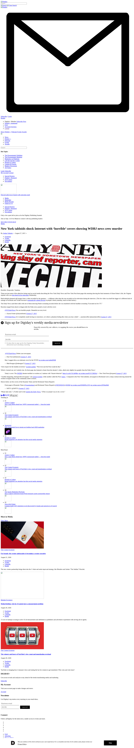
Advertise (8, 736)
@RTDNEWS (59, 385)
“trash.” (63, 377)
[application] (67, 743)
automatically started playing (36, 300)
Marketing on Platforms (12, 159)
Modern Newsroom (11, 166)
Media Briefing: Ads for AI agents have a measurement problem (22, 604)
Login (10, 116)
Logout (7, 128)
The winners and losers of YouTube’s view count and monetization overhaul (28, 416)
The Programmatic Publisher (13, 155)
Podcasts (14, 132)
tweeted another (31, 367)
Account (3, 692)
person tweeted (37, 377)
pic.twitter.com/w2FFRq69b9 (100, 385)
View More (4, 520)
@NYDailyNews (10, 310)
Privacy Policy (9, 738)
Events (19, 132)
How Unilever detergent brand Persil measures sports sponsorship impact (27, 493)
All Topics (8, 168)
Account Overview (11, 127)
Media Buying (9, 201)
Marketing (8, 200)
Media (7, 198)
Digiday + (8, 132)
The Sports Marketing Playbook (15, 492)
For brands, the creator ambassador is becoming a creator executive (23, 553)
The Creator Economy (12, 415)
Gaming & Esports (10, 164)
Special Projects (10, 176)
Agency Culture (10, 402)
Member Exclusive (6, 600)
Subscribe (4, 116)
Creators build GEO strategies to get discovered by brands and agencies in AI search (31, 506)
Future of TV (9, 203)
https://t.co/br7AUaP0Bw (70, 373)
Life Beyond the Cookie (12, 160)
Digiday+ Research (11, 178)
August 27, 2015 (31, 313)
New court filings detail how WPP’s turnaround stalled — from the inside (27, 404)
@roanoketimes (29, 385)
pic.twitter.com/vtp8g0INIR (47, 360)
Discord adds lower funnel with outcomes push (15, 195)
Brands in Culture (10, 162)
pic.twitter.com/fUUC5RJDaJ (88, 373)
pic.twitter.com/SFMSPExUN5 (80, 385)
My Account (5, 173)
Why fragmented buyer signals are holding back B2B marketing (24, 427)
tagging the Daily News (33, 392)
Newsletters (8, 181)
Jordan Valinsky (8, 233)
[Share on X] (6, 395)
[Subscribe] (67, 115)
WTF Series (8, 179)
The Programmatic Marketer (13, 157)
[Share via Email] (8, 395)
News (2, 132)
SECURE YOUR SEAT (8, 222)
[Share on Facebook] (4, 395)
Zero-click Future (10, 504)
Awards (24, 132)
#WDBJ (19, 373)
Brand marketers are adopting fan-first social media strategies (23, 439)
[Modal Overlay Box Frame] (67, 335)
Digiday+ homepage (11, 123)
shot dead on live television (20, 295)
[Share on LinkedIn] (2, 395)
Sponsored (8, 425)
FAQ (6, 125)
